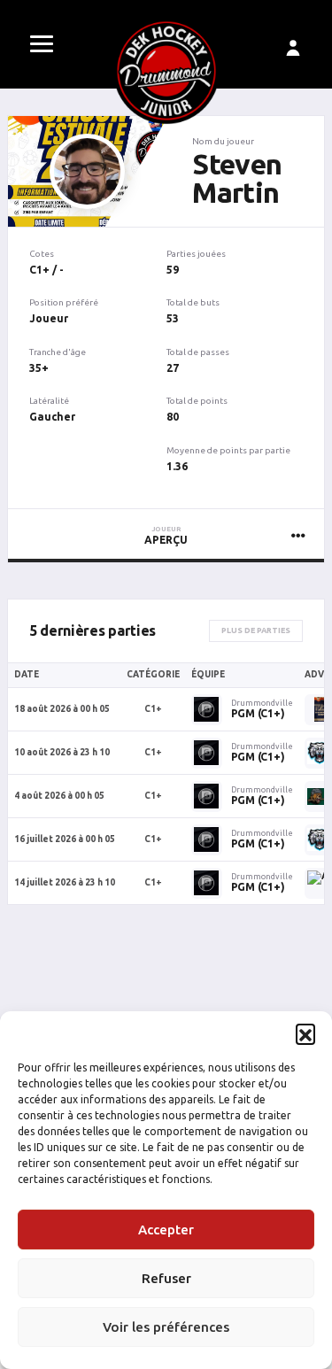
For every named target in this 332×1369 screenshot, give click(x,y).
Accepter (166, 1229)
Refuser (166, 1278)
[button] (305, 1033)
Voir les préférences (166, 1326)
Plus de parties (255, 630)
